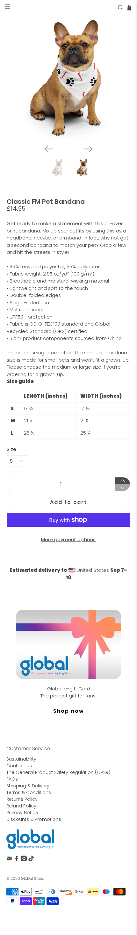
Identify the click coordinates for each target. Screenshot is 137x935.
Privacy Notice (22, 812)
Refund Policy (21, 806)
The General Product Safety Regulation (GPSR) (58, 772)
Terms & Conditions (28, 792)
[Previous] (48, 149)
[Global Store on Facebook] (16, 860)
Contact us (19, 765)
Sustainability (21, 759)
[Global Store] (30, 839)
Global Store (32, 878)
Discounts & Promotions (33, 819)
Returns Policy (22, 799)
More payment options (68, 539)
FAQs (12, 779)
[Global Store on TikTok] (31, 860)
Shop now (68, 711)
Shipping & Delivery (27, 786)
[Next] (88, 149)
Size (11, 449)
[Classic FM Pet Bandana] (69, 77)
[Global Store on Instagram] (24, 860)
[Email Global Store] (9, 860)
